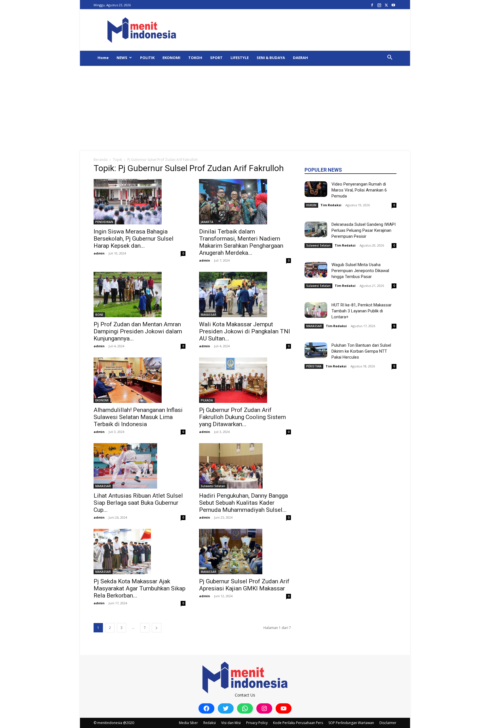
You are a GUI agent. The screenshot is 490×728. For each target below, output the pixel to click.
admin (99, 253)
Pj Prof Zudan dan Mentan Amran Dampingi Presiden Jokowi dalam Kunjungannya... (138, 331)
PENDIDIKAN (104, 222)
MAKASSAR (208, 315)
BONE (99, 315)
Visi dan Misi (231, 722)
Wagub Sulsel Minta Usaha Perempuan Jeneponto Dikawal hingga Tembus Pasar (360, 270)
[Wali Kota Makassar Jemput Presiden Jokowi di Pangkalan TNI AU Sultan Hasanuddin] (245, 294)
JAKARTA (207, 222)
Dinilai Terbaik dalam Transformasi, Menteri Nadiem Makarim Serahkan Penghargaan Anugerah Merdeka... (241, 242)
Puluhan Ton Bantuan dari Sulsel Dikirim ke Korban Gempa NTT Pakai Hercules (361, 351)
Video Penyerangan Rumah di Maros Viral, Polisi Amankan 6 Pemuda (359, 190)
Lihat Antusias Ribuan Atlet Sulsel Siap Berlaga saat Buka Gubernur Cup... (138, 502)
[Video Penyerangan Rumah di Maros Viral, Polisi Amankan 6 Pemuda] (316, 189)
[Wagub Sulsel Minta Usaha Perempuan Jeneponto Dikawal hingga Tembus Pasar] (316, 269)
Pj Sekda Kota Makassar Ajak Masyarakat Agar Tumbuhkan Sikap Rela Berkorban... (139, 588)
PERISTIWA (314, 366)
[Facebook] (372, 5)
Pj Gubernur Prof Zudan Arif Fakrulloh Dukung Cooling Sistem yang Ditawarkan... (242, 417)
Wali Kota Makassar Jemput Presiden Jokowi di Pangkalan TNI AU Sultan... (244, 331)
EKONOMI (171, 57)
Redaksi (209, 722)
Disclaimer (387, 722)
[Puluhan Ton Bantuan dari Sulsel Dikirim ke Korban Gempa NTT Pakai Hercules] (316, 350)
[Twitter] (386, 5)
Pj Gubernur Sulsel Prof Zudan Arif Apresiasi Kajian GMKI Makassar (244, 585)
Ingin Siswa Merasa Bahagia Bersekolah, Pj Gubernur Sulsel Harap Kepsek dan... (134, 238)
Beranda (100, 159)
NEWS (122, 57)
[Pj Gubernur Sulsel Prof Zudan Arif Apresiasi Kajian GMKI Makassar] (245, 551)
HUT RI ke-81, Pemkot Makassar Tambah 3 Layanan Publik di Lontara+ (361, 310)
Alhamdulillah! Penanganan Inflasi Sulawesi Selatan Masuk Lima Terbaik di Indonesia (138, 417)
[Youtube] (393, 5)
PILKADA (207, 400)
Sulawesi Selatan (213, 486)
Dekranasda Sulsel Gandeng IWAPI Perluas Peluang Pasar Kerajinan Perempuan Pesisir (363, 230)
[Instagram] (379, 5)
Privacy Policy (257, 722)
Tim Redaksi (330, 205)
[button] (389, 58)
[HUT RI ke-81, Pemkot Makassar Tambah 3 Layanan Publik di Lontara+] (316, 310)
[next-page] (156, 627)
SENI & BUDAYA (271, 57)
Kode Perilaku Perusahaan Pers (298, 722)
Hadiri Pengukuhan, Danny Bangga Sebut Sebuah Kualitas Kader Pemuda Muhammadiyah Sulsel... (243, 502)
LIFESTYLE (240, 57)
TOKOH (195, 57)
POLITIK (147, 57)
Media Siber (188, 722)
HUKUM (311, 205)
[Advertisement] (245, 108)
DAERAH (300, 57)
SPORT (216, 57)
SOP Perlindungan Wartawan (351, 722)
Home (103, 57)
